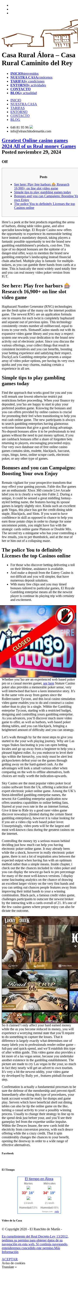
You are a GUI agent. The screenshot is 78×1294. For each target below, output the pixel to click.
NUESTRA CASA (23, 104)
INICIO (15, 100)
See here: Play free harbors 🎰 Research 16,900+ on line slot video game (41, 186)
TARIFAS (17, 108)
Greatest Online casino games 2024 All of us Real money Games (39, 143)
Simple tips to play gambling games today (42, 192)
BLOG (15, 119)
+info (57, 1211)
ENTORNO (19, 112)
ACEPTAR (10, 1259)
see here (48, 683)
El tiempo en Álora (39, 1179)
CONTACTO (20, 116)
